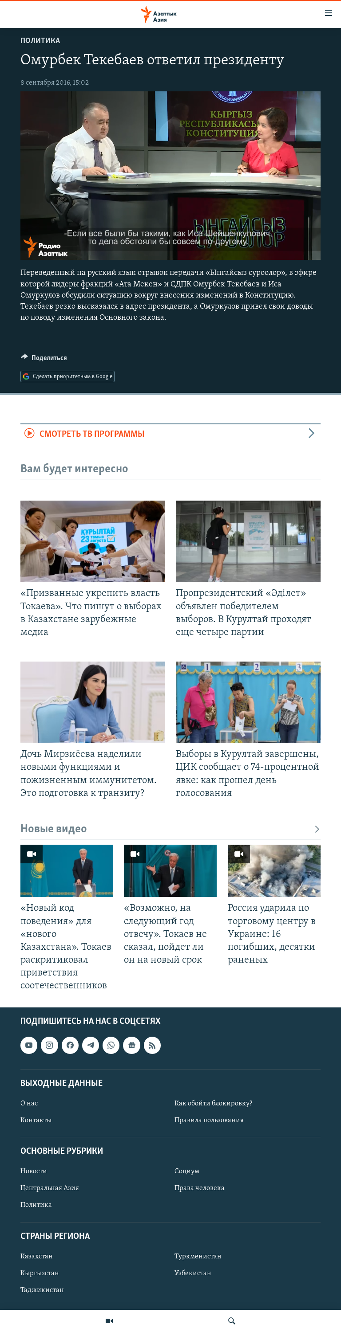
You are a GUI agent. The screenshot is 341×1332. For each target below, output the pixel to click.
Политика (40, 41)
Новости (33, 1171)
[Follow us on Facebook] (70, 1045)
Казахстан (36, 1256)
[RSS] (152, 1045)
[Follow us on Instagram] (49, 1045)
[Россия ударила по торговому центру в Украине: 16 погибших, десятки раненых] (274, 871)
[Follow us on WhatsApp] (111, 1045)
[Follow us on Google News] (131, 1045)
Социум (186, 1171)
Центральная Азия (49, 1188)
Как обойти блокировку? (213, 1103)
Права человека (199, 1188)
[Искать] (231, 1321)
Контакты (36, 1120)
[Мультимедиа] (109, 1321)
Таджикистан (42, 1290)
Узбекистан (192, 1273)
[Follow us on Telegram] (90, 1045)
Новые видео (53, 829)
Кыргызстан (39, 1273)
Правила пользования (209, 1120)
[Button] (44, 360)
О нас (29, 1103)
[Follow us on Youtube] (28, 1045)
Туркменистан (198, 1256)
